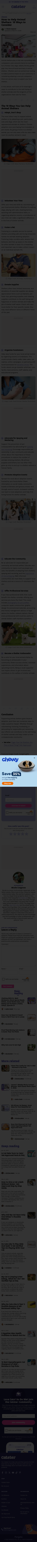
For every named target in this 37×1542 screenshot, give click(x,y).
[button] (34, 758)
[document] (18, 771)
